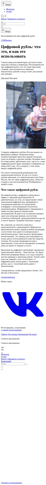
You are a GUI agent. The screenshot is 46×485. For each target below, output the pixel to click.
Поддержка (13, 334)
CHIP (3, 40)
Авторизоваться (8, 277)
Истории (33, 334)
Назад (7, 5)
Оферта (4, 334)
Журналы (10, 9)
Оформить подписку (16, 19)
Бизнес (9, 40)
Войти (4, 19)
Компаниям (23, 334)
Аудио (9, 11)
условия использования (11, 330)
